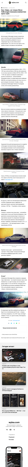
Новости (4, 363)
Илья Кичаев (5, 7)
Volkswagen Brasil (16, 320)
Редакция (11, 437)
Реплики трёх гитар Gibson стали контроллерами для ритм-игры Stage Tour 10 (13, 367)
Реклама (11, 439)
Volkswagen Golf (9, 179)
